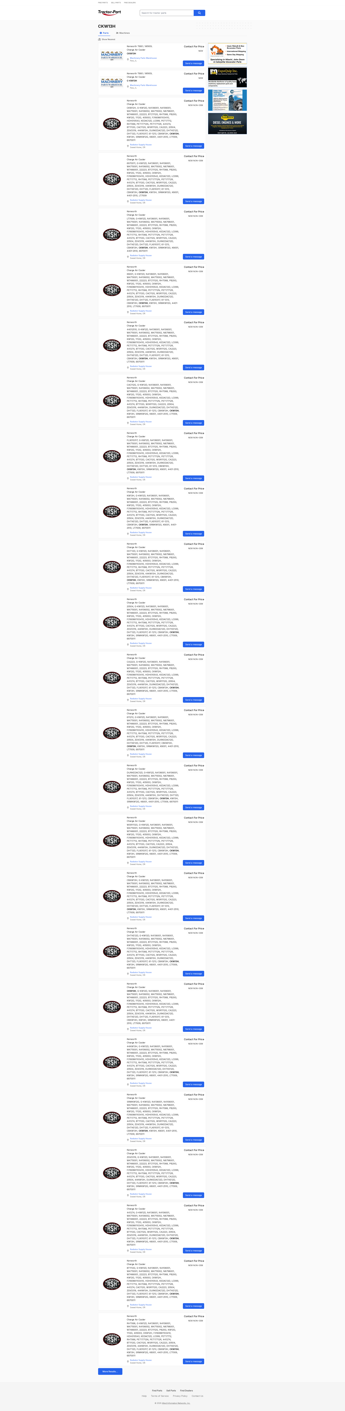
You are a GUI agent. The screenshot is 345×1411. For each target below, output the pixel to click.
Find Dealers (186, 1390)
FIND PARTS (103, 3)
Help (144, 1396)
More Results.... (110, 1371)
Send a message (193, 63)
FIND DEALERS (130, 3)
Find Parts (157, 1390)
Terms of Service (160, 1396)
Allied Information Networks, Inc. (176, 1403)
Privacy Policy (180, 1396)
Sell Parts (171, 1390)
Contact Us (197, 1396)
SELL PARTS (116, 3)
